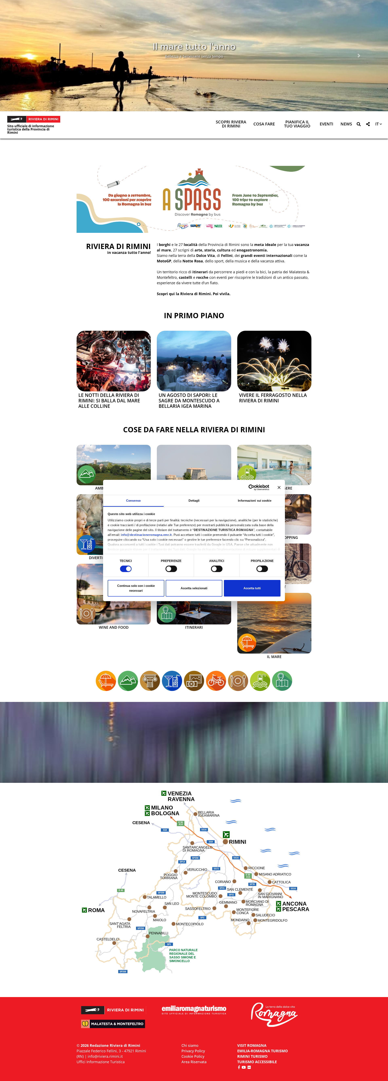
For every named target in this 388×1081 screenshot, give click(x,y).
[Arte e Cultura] (194, 475)
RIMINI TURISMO (252, 1056)
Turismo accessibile (257, 1061)
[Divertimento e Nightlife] (87, 544)
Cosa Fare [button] (264, 124)
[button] (29, 55)
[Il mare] (274, 623)
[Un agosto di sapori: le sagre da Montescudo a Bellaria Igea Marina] (194, 361)
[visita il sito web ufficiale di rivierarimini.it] (114, 1007)
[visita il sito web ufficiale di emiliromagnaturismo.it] (194, 1010)
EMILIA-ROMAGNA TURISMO (262, 1050)
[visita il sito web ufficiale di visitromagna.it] (274, 1015)
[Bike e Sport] (216, 681)
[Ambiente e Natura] (87, 474)
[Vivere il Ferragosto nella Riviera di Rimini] (274, 361)
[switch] (171, 569)
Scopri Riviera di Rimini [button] (231, 124)
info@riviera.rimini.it (105, 1056)
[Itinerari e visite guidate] (167, 614)
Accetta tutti (252, 588)
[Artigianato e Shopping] (194, 681)
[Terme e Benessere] (247, 474)
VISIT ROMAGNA (251, 1045)
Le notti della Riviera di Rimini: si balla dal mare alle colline (109, 400)
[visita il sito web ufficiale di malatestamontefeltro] (114, 1027)
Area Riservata (194, 1061)
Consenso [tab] (133, 500)
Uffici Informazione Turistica (101, 1061)
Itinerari (194, 627)
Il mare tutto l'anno (194, 46)
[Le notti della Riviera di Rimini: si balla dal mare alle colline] (114, 361)
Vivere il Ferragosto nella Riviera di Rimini (273, 397)
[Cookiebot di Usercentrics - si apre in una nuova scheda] (251, 487)
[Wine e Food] (87, 613)
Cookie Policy (192, 1056)
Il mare (274, 657)
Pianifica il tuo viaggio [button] (297, 124)
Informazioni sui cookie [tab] (254, 500)
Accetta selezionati (194, 588)
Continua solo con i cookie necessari (136, 588)
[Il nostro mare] (247, 643)
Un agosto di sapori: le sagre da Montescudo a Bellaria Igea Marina (189, 400)
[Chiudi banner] (279, 487)
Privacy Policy (193, 1050)
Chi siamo (189, 1045)
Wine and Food (114, 627)
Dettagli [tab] (194, 500)
